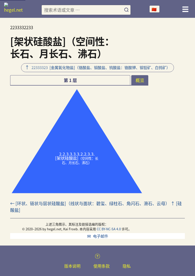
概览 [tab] (140, 80)
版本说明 (72, 266)
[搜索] (126, 10)
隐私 (127, 266)
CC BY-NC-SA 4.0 (109, 228)
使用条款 (101, 266)
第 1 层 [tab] (70, 80)
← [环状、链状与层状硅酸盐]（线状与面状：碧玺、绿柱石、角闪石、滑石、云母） (90, 203)
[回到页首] (97, 256)
